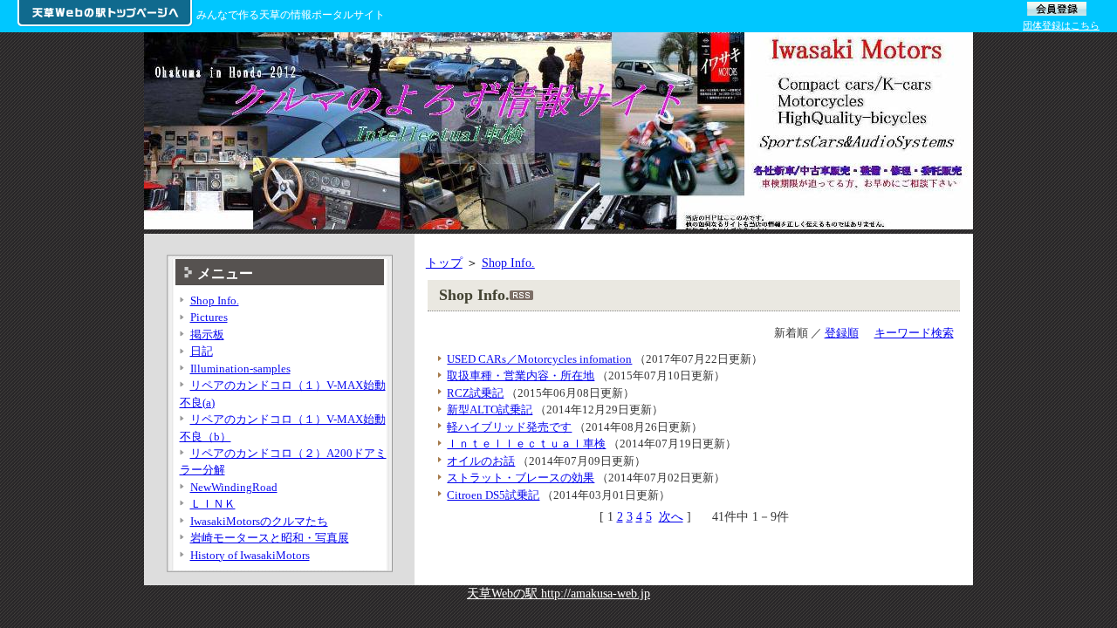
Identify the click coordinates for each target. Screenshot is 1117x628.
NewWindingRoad (234, 487)
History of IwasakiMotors (250, 555)
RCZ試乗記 (475, 392)
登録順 (842, 332)
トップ (444, 263)
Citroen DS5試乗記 (493, 495)
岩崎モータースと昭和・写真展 (269, 537)
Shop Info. (508, 263)
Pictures (209, 317)
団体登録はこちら (1061, 25)
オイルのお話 (481, 461)
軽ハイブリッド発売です (509, 426)
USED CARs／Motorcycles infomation (539, 358)
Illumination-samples (240, 368)
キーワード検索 (914, 332)
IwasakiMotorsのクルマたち (259, 521)
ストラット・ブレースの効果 (520, 477)
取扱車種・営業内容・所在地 (520, 375)
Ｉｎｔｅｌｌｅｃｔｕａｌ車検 (526, 443)
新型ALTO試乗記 (489, 409)
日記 (201, 351)
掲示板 (207, 334)
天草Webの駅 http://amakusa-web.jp (558, 593)
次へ (671, 516)
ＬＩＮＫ (213, 503)
